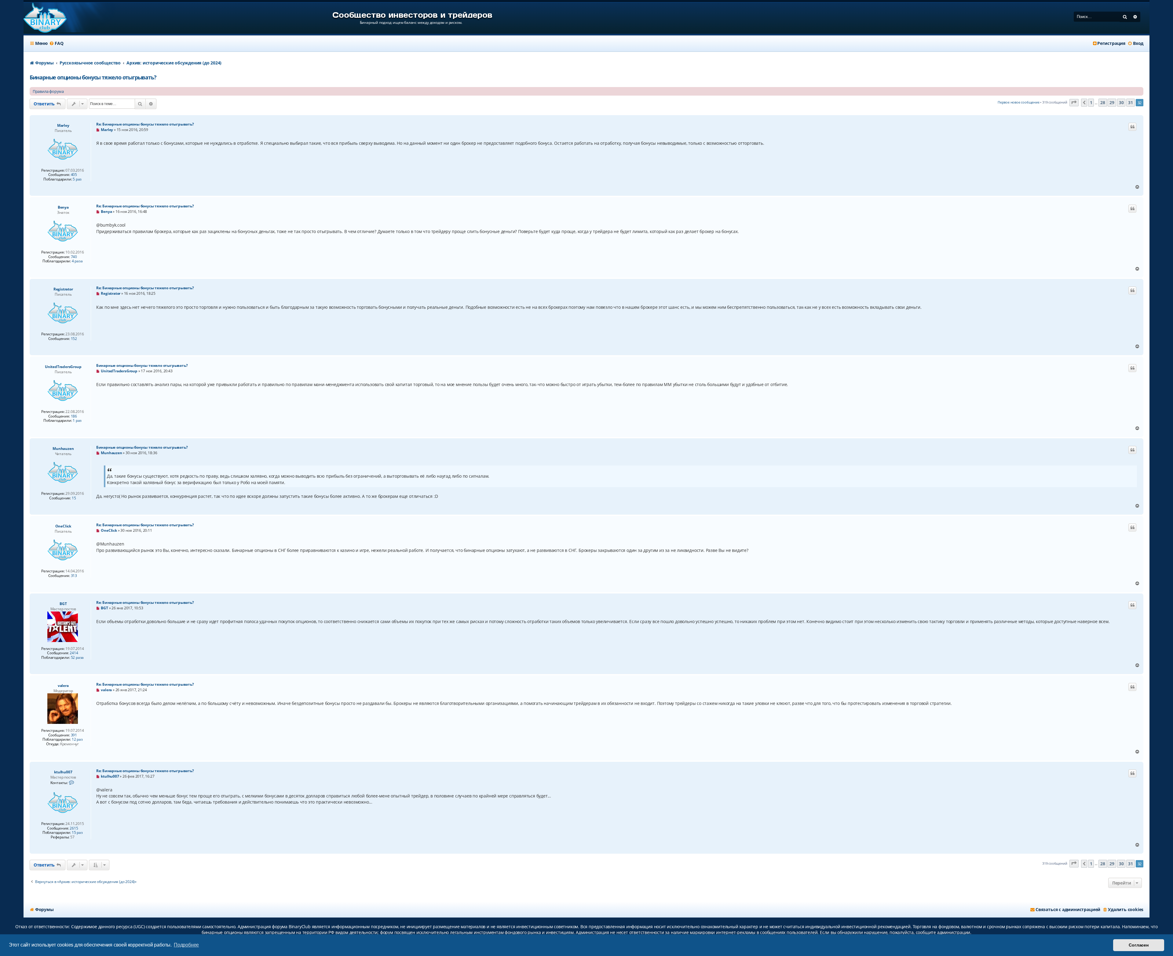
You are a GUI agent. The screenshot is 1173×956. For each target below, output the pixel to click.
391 (74, 735)
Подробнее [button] (186, 944)
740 (74, 257)
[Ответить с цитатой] (1132, 127)
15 (74, 498)
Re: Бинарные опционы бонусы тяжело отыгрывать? (145, 124)
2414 (74, 653)
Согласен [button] (1138, 945)
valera (63, 685)
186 (74, 416)
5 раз (77, 179)
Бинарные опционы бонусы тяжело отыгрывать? (93, 77)
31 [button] (1130, 102)
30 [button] (1121, 102)
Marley (63, 125)
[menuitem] (56, 43)
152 (74, 339)
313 (74, 576)
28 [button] (1102, 102)
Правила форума (48, 91)
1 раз (77, 420)
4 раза (77, 261)
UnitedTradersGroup (63, 366)
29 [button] (1111, 102)
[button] (1074, 103)
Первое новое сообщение (1019, 102)
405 (74, 175)
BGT (63, 603)
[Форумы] (45, 18)
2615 (74, 828)
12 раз (77, 739)
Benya (63, 207)
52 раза (77, 657)
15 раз (77, 832)
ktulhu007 (63, 772)
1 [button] (1091, 102)
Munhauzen (63, 448)
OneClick (63, 526)
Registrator (63, 289)
